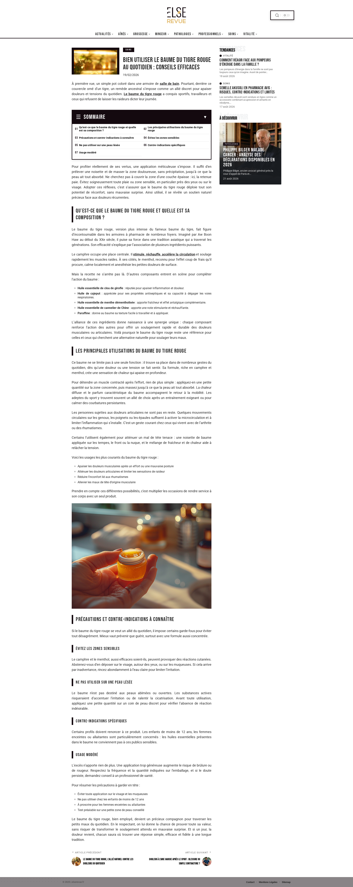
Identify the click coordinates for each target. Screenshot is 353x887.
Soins (129, 49)
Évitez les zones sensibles (163, 137)
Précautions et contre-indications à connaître (106, 137)
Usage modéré (87, 152)
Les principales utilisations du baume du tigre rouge (175, 129)
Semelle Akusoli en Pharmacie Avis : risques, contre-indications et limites (247, 90)
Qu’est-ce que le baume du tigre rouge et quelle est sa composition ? (107, 129)
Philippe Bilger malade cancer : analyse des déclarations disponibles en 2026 (249, 157)
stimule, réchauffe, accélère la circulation (164, 254)
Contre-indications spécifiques (166, 145)
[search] (277, 15)
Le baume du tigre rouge (143, 94)
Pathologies (231, 144)
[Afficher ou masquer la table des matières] (156, 117)
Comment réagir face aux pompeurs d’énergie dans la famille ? (245, 62)
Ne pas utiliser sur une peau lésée (99, 145)
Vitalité (228, 56)
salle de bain (169, 84)
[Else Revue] (176, 15)
